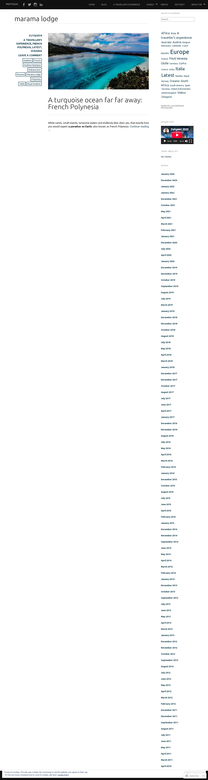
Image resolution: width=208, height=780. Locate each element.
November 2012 (169, 648)
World (150, 4)
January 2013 (167, 635)
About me (196, 4)
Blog (104, 4)
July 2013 (165, 604)
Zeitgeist (180, 4)
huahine (27, 60)
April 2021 (166, 217)
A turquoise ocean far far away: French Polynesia (95, 103)
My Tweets (166, 157)
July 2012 (165, 672)
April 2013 (166, 623)
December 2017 (169, 373)
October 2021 (168, 205)
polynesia (36, 79)
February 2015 (168, 517)
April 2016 (166, 454)
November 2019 (169, 274)
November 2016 (169, 429)
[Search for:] (177, 19)
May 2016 (166, 448)
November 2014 (169, 535)
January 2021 (167, 236)
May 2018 (166, 348)
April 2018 (166, 355)
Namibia (179, 76)
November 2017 (169, 380)
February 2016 (168, 467)
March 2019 (167, 305)
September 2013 (169, 598)
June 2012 (166, 679)
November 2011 (169, 716)
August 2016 (167, 436)
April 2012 (166, 691)
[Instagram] (35, 5)
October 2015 (168, 485)
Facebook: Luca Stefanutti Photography (172, 107)
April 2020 (166, 255)
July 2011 (165, 735)
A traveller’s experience (126, 4)
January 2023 (167, 186)
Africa (165, 33)
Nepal (186, 76)
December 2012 (169, 641)
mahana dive (34, 70)
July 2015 (165, 498)
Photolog (12, 4)
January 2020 (167, 261)
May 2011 (166, 747)
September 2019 (169, 286)
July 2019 (165, 298)
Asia (173, 33)
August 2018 (167, 336)
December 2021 (169, 199)
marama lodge (34, 74)
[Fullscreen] (190, 141)
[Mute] (186, 141)
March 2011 (167, 760)
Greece (164, 69)
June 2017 (166, 404)
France (164, 58)
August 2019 (167, 292)
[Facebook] (23, 5)
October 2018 (168, 330)
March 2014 (167, 567)
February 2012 (168, 704)
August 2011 (167, 729)
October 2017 (168, 386)
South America (177, 85)
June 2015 (166, 504)
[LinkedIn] (41, 5)
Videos (164, 4)
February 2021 (168, 230)
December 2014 (169, 529)
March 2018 (167, 361)
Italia (180, 68)
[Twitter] (29, 5)
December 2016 (169, 423)
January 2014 (167, 579)
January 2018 (167, 367)
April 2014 (166, 560)
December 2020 (169, 242)
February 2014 (168, 573)
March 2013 (167, 629)
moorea (20, 74)
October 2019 (168, 280)
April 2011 (166, 753)
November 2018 (169, 323)
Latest (36, 47)
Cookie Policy (63, 775)
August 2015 (167, 492)
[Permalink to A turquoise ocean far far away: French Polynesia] (98, 88)
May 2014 (166, 554)
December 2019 (169, 267)
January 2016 (167, 473)
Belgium (186, 42)
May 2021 (166, 211)
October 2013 (168, 591)
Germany (173, 63)
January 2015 (167, 523)
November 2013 (169, 585)
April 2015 (166, 510)
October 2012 (168, 654)
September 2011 (169, 722)
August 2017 (167, 392)
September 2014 (169, 542)
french (37, 60)
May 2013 (166, 616)
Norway (165, 81)
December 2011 (169, 710)
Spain (187, 85)
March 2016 (167, 461)
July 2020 (165, 249)
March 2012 (167, 697)
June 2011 (166, 741)
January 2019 (167, 311)
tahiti (22, 84)
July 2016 (165, 442)
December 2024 (169, 180)
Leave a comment (30, 55)
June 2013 (166, 610)
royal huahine (34, 84)
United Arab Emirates (181, 89)
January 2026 (167, 174)
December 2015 (169, 479)
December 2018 (169, 317)
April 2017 (166, 411)
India (172, 69)
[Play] (164, 141)
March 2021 (167, 224)
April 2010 (166, 766)
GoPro (183, 63)
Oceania (36, 51)
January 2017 (167, 417)
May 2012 (166, 685)
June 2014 (166, 548)
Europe (179, 51)
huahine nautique (32, 65)
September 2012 (169, 660)
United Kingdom (168, 93)
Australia (166, 42)
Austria (177, 42)
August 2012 (167, 666)
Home (92, 4)
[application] (177, 135)
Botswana (166, 46)
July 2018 (165, 342)
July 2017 (165, 398)
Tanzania (165, 89)
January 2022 (167, 193)
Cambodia (176, 46)
